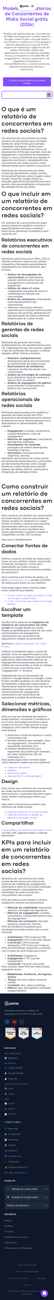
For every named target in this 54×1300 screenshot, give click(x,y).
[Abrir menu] (33, 6)
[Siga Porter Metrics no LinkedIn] (7, 1022)
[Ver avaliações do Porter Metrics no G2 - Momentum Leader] (10, 1034)
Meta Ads (13, 1129)
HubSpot (12, 1151)
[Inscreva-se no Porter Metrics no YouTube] (14, 1022)
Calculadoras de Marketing (18, 1248)
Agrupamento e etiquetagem (25, 776)
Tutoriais (9, 1232)
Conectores (12, 1122)
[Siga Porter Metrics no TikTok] (21, 1022)
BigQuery (13, 1058)
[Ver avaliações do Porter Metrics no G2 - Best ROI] (24, 1034)
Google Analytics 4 (18, 1167)
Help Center (10, 1243)
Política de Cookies (18, 1278)
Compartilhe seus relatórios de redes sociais (27, 830)
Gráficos (12, 770)
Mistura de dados (17, 773)
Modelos (8, 1226)
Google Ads (14, 1134)
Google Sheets (16, 1073)
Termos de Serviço (27, 1265)
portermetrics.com (18, 580)
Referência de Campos (16, 1237)
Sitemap (41, 1278)
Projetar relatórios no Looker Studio (28, 812)
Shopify (12, 1145)
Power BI (12, 1079)
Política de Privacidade (27, 1272)
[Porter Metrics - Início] (24, 6)
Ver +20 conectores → (15, 1173)
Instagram (13, 1140)
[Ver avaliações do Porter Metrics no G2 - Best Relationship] (37, 1034)
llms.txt (27, 1285)
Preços (8, 1221)
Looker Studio (15, 1068)
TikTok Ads (13, 1162)
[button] (49, 94)
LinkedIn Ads (14, 1156)
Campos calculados (19, 767)
